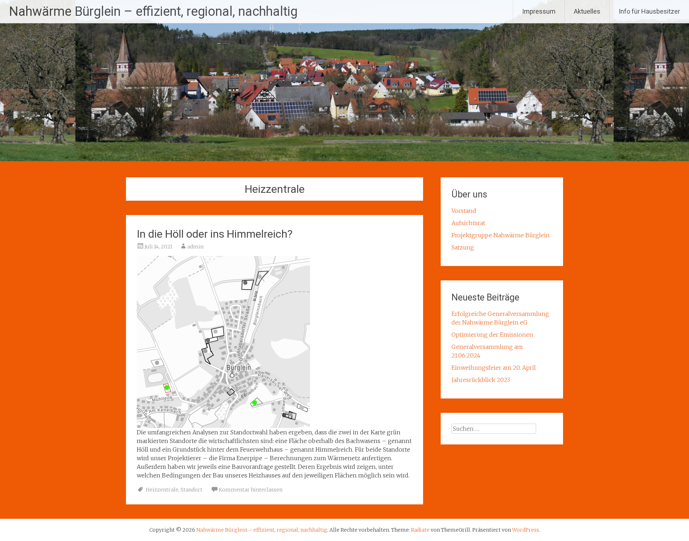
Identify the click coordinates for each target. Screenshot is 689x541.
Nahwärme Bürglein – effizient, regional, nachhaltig (153, 11)
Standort (191, 489)
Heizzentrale (162, 489)
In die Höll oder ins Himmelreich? (214, 234)
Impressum (539, 11)
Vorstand (463, 210)
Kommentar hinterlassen (250, 489)
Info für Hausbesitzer (649, 11)
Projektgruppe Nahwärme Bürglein (500, 235)
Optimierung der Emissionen (492, 334)
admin (195, 246)
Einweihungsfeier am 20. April (493, 367)
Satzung (462, 247)
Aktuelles (587, 11)
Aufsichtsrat (468, 223)
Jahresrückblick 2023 (480, 379)
